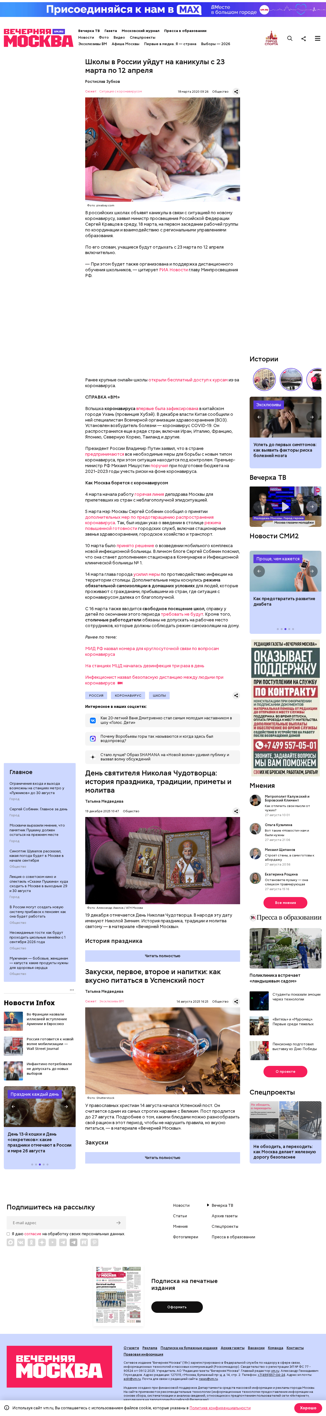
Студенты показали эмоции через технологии (297, 997)
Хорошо (308, 1408)
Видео (119, 37)
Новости (86, 37)
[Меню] (317, 38)
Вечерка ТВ (89, 30)
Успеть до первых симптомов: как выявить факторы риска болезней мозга (284, 450)
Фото (104, 37)
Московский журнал (140, 30)
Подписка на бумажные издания (189, 1348)
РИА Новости (173, 270)
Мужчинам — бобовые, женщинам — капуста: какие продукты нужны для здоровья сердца (39, 963)
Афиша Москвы (125, 44)
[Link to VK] (21, 1242)
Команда (275, 1348)
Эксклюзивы (268, 404)
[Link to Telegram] (63, 1242)
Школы (159, 695)
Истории (264, 359)
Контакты (295, 1348)
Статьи (180, 1216)
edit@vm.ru (132, 1379)
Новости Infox (29, 1002)
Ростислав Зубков (102, 81)
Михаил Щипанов (280, 850)
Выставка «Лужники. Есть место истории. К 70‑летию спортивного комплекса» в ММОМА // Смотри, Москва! (264, 379)
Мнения (262, 785)
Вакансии (256, 1348)
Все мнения (285, 902)
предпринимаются (104, 454)
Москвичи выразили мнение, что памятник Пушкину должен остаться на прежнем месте (37, 830)
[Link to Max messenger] (10, 1242)
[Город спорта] (271, 38)
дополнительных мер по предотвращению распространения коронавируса (149, 520)
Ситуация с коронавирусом (120, 91)
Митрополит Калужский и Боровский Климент (287, 798)
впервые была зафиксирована (167, 408)
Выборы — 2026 (215, 44)
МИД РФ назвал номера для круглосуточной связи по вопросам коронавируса (152, 651)
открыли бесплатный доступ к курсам (188, 380)
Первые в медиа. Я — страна (170, 44)
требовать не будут (182, 614)
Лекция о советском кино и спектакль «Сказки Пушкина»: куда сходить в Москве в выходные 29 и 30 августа (39, 883)
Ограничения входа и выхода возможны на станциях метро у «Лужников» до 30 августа (37, 788)
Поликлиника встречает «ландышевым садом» (275, 977)
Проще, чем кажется (278, 558)
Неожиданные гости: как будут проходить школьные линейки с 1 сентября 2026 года (38, 937)
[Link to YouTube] (52, 1242)
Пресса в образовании (185, 30)
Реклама (149, 1348)
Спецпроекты (142, 37)
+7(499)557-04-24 (271, 1375)
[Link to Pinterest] (94, 1242)
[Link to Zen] (42, 1242)
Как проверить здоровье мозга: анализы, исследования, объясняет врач (285, 417)
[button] (13, 1106)
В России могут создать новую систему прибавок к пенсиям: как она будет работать (38, 912)
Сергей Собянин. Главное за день (39, 809)
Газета (111, 30)
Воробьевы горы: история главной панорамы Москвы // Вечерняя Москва (291, 379)
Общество (18, 867)
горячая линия (149, 494)
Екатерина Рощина (281, 874)
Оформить (177, 1307)
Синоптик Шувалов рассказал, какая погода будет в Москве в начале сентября (37, 856)
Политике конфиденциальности (220, 1408)
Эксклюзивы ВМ (92, 44)
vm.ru (275, 1371)
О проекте (285, 1071)
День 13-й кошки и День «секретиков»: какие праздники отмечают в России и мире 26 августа (39, 1142)
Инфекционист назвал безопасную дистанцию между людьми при (154, 680)
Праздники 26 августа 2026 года (40, 1106)
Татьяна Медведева (104, 801)
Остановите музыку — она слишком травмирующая (286, 882)
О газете (131, 1348)
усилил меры (146, 574)
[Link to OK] (31, 1242)
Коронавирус (128, 695)
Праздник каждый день (35, 1094)
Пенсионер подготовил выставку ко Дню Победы (295, 1046)
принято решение (135, 546)
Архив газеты (224, 1216)
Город (14, 799)
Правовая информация (143, 1354)
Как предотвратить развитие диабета (285, 571)
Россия (96, 695)
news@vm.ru (208, 1379)
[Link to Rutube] (84, 1242)
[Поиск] (289, 38)
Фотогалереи (185, 1237)
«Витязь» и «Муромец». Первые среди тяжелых (293, 1021)
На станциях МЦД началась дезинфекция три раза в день (144, 666)
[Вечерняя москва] (59, 1366)
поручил (159, 466)
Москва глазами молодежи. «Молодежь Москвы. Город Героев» (285, 506)
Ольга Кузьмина (279, 825)
